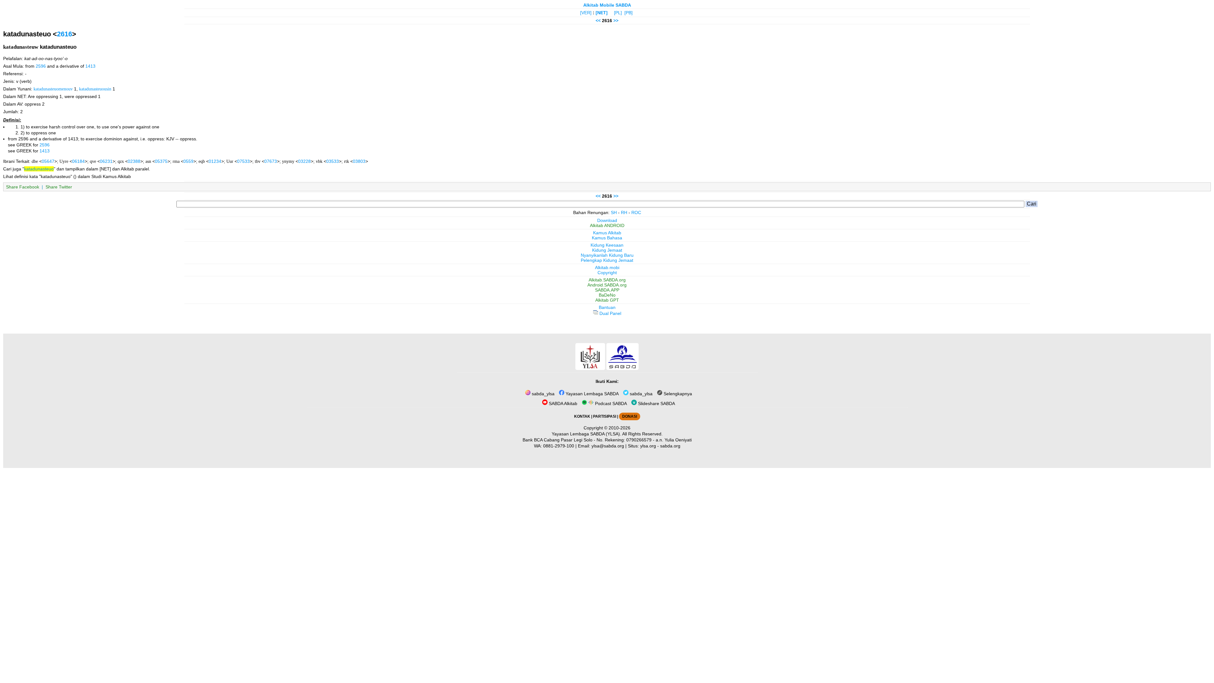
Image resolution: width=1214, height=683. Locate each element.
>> (615, 20)
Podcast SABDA (610, 403)
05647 (48, 161)
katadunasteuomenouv (53, 88)
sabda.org (670, 445)
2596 (41, 66)
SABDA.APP (607, 289)
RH (624, 212)
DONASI (629, 416)
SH (614, 212)
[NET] (602, 12)
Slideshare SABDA (656, 403)
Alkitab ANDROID (607, 225)
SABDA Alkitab (562, 403)
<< (598, 20)
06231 (106, 161)
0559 (188, 161)
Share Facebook (22, 186)
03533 (332, 161)
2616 (64, 34)
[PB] (628, 12)
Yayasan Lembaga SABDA (591, 393)
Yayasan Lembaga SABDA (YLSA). (586, 433)
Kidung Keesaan (607, 245)
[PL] (618, 12)
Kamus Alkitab (607, 232)
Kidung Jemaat (607, 250)
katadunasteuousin (95, 88)
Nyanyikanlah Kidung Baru (607, 255)
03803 (359, 161)
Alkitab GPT (607, 300)
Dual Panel (609, 313)
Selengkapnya (677, 393)
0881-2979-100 (558, 445)
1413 (90, 66)
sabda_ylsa (542, 393)
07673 (270, 161)
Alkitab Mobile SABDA (607, 5)
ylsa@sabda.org (608, 445)
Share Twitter (59, 186)
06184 (78, 161)
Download (607, 220)
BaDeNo (607, 295)
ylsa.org (648, 445)
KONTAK (582, 416)
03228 (304, 161)
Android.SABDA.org (607, 284)
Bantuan (607, 307)
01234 (215, 161)
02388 (134, 161)
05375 (161, 161)
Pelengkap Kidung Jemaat (607, 260)
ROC (636, 212)
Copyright (607, 272)
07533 (243, 161)
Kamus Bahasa (607, 237)
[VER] (586, 12)
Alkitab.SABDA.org (607, 279)
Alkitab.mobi (607, 267)
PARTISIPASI (604, 416)
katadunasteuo (39, 168)
